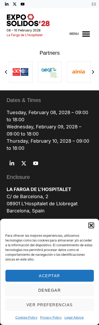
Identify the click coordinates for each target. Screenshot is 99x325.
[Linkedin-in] (7, 4)
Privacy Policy (51, 317)
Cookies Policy (26, 317)
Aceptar (49, 275)
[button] (91, 225)
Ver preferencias (49, 305)
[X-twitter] (14, 4)
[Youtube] (22, 4)
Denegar (49, 290)
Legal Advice (74, 317)
